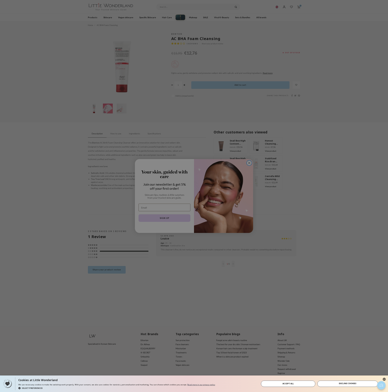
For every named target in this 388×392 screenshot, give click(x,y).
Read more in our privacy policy (201, 384)
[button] (116, 388)
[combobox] (384, 379)
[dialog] (194, 383)
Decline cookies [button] (347, 383)
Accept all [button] (288, 383)
